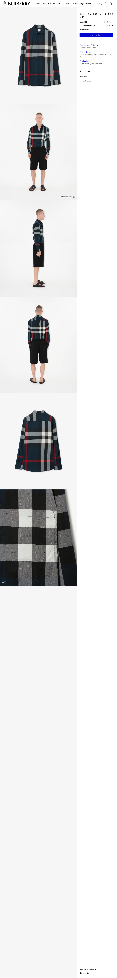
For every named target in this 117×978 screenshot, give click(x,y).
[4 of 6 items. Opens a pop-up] (38, 345)
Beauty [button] (89, 4)
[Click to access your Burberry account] (105, 3)
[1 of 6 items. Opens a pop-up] (38, 55)
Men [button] (44, 4)
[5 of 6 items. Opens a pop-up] (38, 441)
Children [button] (51, 4)
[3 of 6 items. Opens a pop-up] (38, 248)
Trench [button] (66, 4)
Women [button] (37, 4)
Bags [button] (82, 4)
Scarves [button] (75, 4)
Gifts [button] (59, 4)
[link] (89, 969)
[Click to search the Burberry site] (100, 3)
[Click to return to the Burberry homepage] (19, 3)
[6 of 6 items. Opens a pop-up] (38, 537)
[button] (68, 196)
